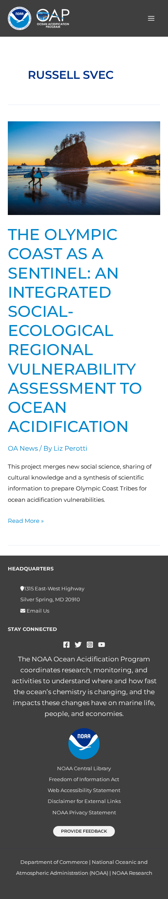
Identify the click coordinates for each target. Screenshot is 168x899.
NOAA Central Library (84, 768)
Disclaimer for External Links (84, 801)
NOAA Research (132, 873)
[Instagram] (89, 644)
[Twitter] (78, 644)
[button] (84, 831)
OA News (23, 448)
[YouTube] (101, 644)
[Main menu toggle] (152, 18)
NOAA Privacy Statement (84, 812)
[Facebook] (66, 644)
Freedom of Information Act (84, 779)
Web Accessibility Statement (84, 790)
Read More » (26, 519)
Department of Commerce (54, 862)
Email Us (37, 611)
